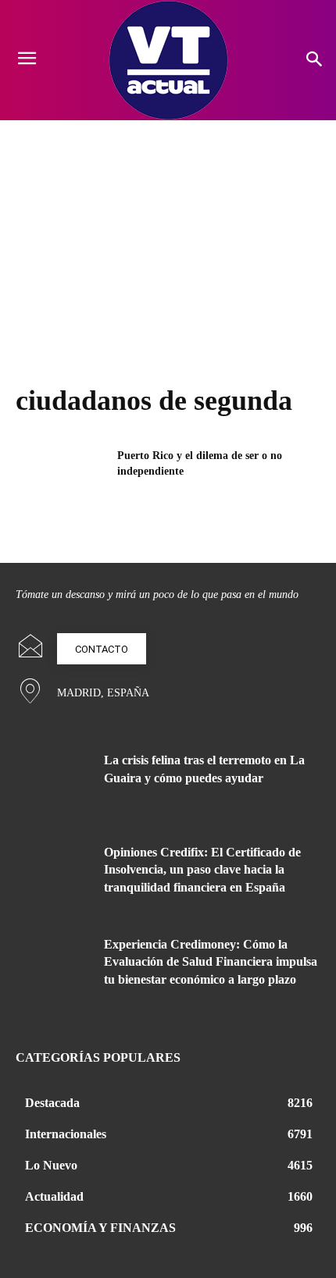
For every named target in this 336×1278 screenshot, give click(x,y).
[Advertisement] (168, 236)
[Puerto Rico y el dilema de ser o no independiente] (61, 480)
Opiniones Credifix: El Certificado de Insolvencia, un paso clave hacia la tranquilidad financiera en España (202, 869)
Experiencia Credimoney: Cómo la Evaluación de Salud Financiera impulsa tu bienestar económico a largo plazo (210, 962)
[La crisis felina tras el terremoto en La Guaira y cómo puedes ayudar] (54, 783)
